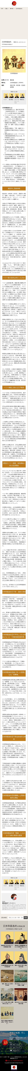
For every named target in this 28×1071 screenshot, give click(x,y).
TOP (2, 8)
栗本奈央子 (5, 903)
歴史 (6, 8)
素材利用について (14, 1058)
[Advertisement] (14, 25)
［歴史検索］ (4, 917)
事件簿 (11, 8)
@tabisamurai (16, 1050)
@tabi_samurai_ (17, 1044)
